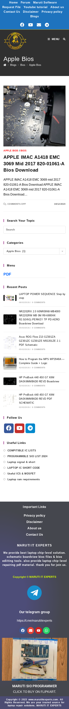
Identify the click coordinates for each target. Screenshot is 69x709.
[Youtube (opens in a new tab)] (30, 25)
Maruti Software (45, 2)
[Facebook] (9, 428)
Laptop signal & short (21, 462)
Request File (11, 7)
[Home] (4, 64)
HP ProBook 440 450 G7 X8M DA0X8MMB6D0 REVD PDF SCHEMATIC (36, 398)
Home (13, 2)
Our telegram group (34, 612)
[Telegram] (30, 428)
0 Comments (38, 302)
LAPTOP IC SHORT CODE (23, 467)
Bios (23, 150)
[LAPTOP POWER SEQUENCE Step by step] (9, 298)
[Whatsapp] (46, 630)
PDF (7, 274)
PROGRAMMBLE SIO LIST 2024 (27, 456)
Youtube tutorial (36, 7)
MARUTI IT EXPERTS (42, 576)
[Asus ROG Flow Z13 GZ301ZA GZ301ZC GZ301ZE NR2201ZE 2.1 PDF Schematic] (9, 342)
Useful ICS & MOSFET (21, 473)
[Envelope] (30, 630)
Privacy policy (52, 11)
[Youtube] (19, 428)
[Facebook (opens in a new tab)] (22, 25)
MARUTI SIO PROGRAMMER (34, 686)
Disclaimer (31, 11)
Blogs (34, 16)
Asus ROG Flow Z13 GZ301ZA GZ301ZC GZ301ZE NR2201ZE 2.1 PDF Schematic (39, 340)
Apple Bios (35, 64)
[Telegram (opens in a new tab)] (47, 25)
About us (57, 7)
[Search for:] (63, 39)
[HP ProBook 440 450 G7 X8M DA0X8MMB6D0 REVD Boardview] (9, 381)
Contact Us (12, 11)
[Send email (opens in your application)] (39, 25)
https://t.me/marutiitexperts (34, 620)
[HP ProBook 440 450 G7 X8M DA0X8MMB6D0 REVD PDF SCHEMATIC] (9, 400)
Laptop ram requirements (23, 479)
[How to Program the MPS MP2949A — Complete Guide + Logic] (9, 363)
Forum (25, 2)
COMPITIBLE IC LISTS (21, 450)
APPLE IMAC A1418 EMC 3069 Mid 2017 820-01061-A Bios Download (33, 163)
